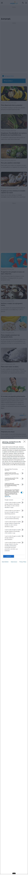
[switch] (22, 473)
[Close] (24, 442)
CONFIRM (8, 556)
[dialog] (14, 658)
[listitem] (14, 470)
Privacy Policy (22, 561)
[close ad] (14, 873)
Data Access (14, 561)
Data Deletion (5, 561)
